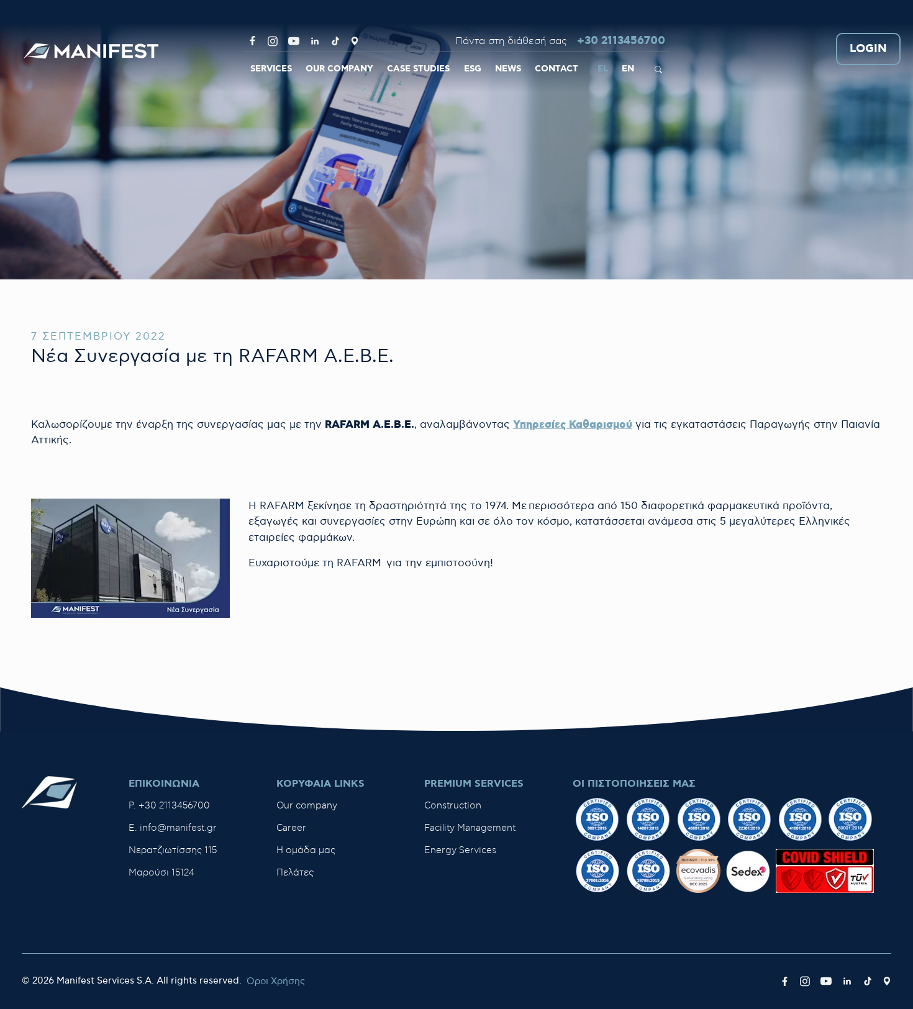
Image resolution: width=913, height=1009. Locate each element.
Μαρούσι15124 (161, 872)
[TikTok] (335, 41)
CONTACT (556, 69)
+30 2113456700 (621, 41)
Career (291, 828)
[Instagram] (272, 41)
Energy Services (460, 850)
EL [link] (602, 69)
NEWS (508, 69)
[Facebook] (252, 41)
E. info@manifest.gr (173, 828)
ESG (472, 69)
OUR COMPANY (339, 69)
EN (628, 69)
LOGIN (868, 49)
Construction (452, 805)
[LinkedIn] (314, 41)
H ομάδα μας (305, 850)
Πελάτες (295, 872)
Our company (306, 805)
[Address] (354, 41)
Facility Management (470, 828)
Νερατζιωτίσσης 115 (173, 850)
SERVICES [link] (271, 69)
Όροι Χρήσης (276, 981)
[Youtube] (293, 41)
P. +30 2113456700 (169, 805)
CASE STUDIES (418, 69)
